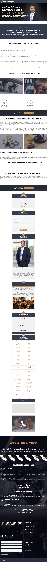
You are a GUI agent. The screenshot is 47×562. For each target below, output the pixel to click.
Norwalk (18, 378)
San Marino (29, 387)
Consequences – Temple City (29, 526)
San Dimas (18, 386)
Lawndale (29, 370)
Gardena (29, 358)
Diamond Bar (18, 355)
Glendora (29, 359)
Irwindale (29, 364)
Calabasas (29, 348)
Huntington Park (18, 363)
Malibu (18, 374)
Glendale (18, 359)
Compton (18, 352)
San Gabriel (18, 387)
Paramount (29, 379)
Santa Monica (18, 390)
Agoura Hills (18, 340)
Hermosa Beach (18, 362)
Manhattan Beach (29, 374)
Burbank (18, 348)
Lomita (18, 371)
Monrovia (29, 375)
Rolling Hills (29, 383)
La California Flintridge (18, 366)
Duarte (18, 356)
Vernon (18, 395)
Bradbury (29, 347)
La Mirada (18, 367)
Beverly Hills (18, 347)
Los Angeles (18, 372)
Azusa (29, 343)
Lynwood (29, 372)
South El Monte (29, 391)
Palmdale (29, 378)
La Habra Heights (29, 366)
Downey (29, 355)
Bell (29, 344)
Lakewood (29, 368)
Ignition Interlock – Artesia (29, 529)
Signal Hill (18, 391)
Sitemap (3, 560)
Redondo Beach (18, 383)
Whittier (29, 398)
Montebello (18, 376)
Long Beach (29, 371)
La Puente (29, 367)
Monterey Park (29, 376)
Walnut (29, 395)
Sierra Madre (29, 390)
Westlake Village (18, 398)
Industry (29, 363)
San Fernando (29, 386)
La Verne (18, 368)
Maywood (18, 375)
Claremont (18, 351)
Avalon (18, 343)
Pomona (18, 382)
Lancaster (18, 370)
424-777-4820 (14, 13)
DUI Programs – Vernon (29, 532)
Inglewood (18, 364)
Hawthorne (29, 360)
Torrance (29, 394)
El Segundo (18, 358)
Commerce (29, 351)
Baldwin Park (18, 344)
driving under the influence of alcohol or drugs (21, 128)
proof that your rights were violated (21, 68)
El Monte (29, 356)
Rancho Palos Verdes (29, 382)
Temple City (18, 394)
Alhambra (29, 340)
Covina (29, 352)
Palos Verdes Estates (18, 379)
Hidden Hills (29, 362)
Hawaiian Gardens (18, 360)
